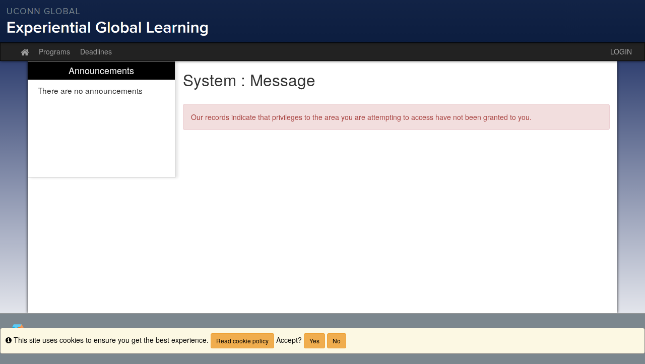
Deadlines (96, 51)
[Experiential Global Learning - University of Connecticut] (322, 21)
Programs (54, 51)
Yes (314, 340)
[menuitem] (101, 120)
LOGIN (621, 51)
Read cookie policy (242, 340)
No (337, 340)
